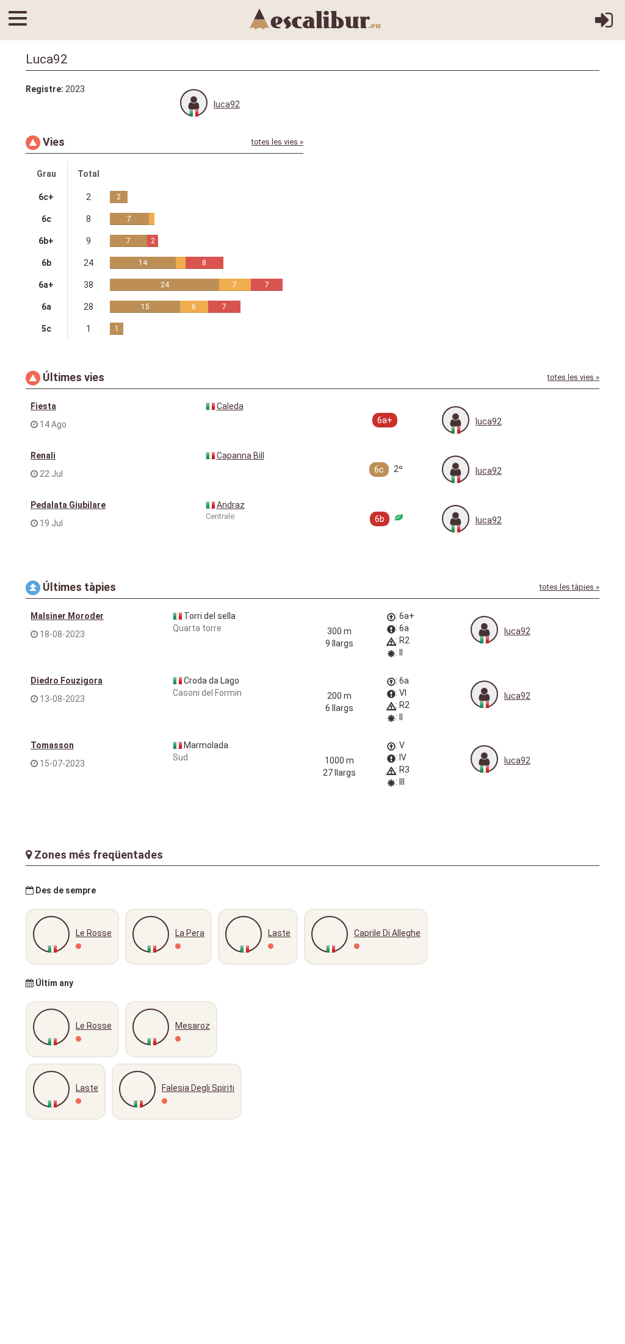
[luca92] (194, 102)
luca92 (227, 104)
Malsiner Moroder (67, 616)
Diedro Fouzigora (67, 680)
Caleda (230, 406)
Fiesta (43, 406)
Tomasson (52, 745)
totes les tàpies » (569, 587)
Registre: (44, 89)
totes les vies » (277, 141)
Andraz (231, 505)
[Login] (604, 24)
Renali (43, 455)
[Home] (316, 18)
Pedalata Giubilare (68, 505)
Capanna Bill (240, 455)
